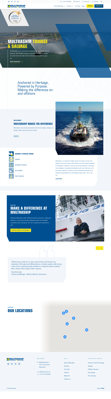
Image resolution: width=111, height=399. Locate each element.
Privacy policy (86, 1)
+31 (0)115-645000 (66, 1)
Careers (90, 6)
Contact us (99, 6)
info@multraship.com (44, 372)
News (83, 6)
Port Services (92, 376)
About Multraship (58, 6)
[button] (86, 330)
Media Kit (67, 376)
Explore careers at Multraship (21, 230)
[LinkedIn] (9, 1)
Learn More (59, 178)
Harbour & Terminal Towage (96, 363)
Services (69, 6)
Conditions (77, 1)
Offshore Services (93, 369)
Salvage (90, 366)
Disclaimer (96, 1)
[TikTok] (18, 1)
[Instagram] (12, 1)
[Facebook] (15, 1)
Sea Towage (91, 372)
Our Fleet (77, 6)
